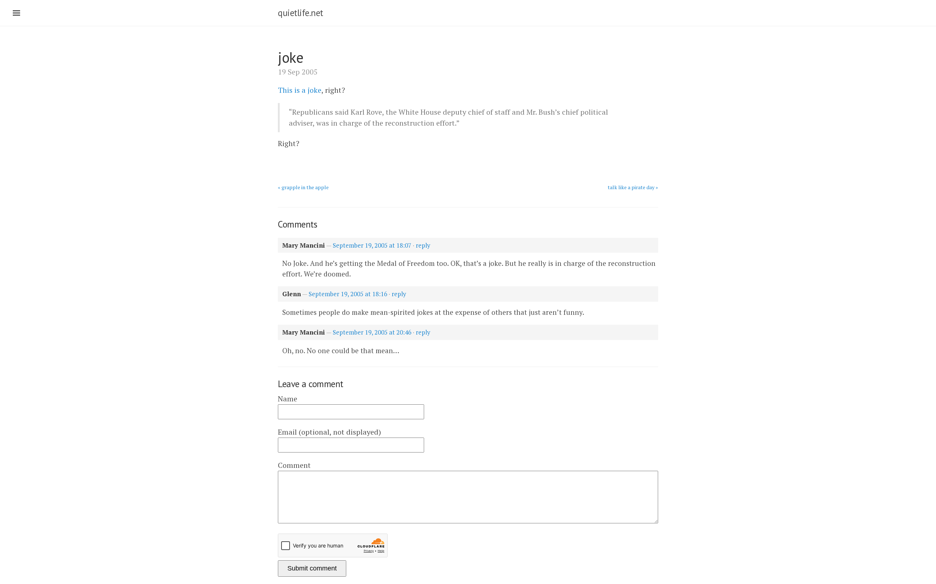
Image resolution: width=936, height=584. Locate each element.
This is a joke (299, 90)
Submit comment (312, 568)
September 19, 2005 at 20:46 (372, 332)
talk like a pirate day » (633, 187)
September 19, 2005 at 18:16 (348, 294)
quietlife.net (300, 13)
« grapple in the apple (303, 187)
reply (423, 245)
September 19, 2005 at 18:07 (372, 245)
